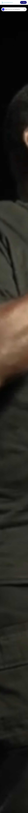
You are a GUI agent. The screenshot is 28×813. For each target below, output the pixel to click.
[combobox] (14, 9)
